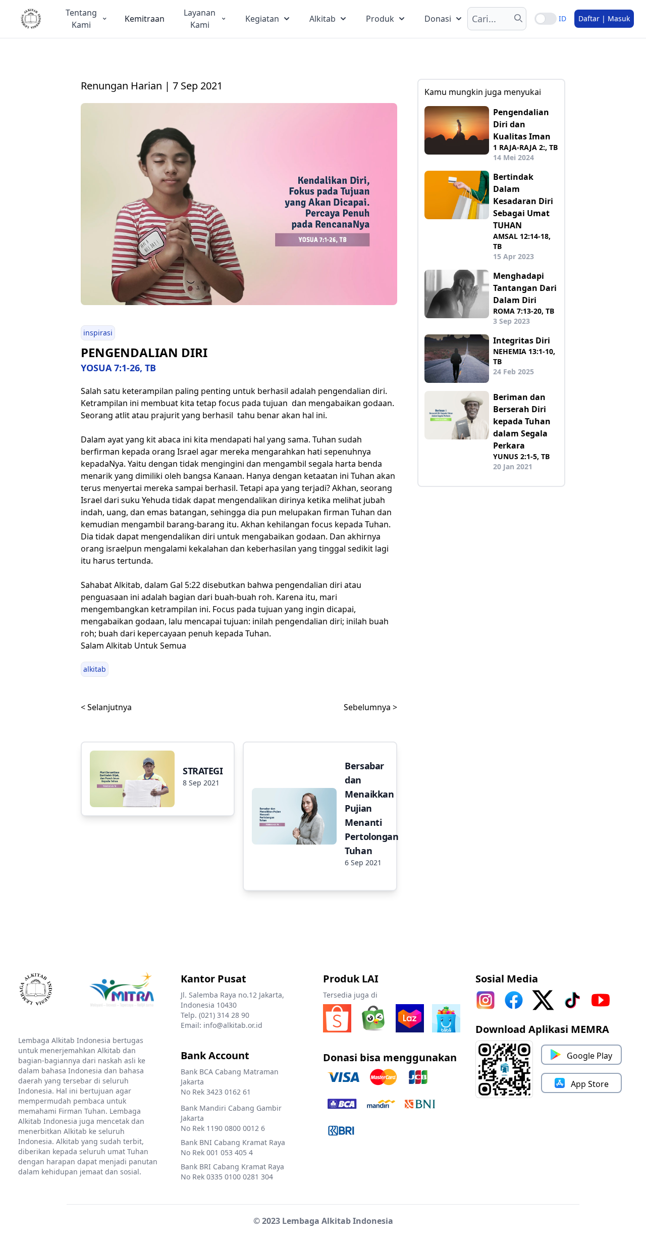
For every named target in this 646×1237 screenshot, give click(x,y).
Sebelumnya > (370, 707)
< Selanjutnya (106, 707)
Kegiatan (262, 18)
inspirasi (98, 332)
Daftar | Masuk (604, 18)
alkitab (94, 669)
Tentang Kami (81, 18)
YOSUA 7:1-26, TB (118, 368)
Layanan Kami (200, 18)
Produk (380, 18)
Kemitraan (145, 18)
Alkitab (322, 18)
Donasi (437, 18)
